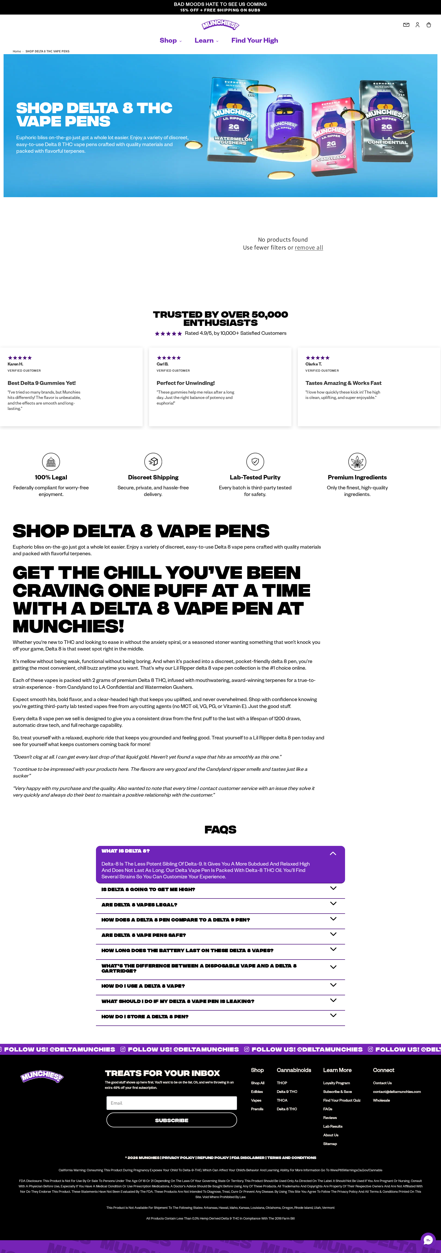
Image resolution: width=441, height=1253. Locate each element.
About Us (330, 1136)
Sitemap (330, 1144)
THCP (282, 1084)
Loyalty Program (336, 1084)
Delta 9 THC (287, 1092)
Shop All (257, 1084)
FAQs (327, 1110)
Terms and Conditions (291, 1158)
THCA (282, 1101)
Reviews (330, 1118)
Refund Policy (213, 1158)
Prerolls (257, 1110)
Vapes (256, 1101)
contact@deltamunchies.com (397, 1092)
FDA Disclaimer (248, 1158)
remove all (309, 247)
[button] (428, 1240)
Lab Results (332, 1127)
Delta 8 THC (287, 1110)
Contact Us (382, 1084)
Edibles (257, 1092)
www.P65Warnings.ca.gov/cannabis (356, 1171)
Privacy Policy (178, 1158)
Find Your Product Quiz (342, 1101)
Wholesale (381, 1101)
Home (17, 51)
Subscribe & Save (337, 1092)
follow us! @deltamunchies (178, 1049)
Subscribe (171, 1120)
